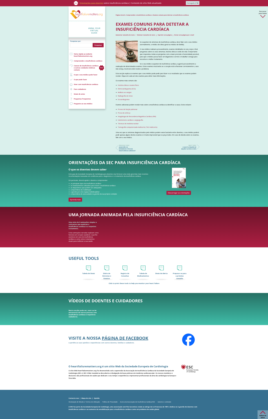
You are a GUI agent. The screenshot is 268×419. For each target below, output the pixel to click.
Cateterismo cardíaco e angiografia (130, 120)
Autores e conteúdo (164, 402)
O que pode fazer (80, 80)
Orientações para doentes (91, 3)
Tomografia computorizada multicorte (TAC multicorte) (137, 127)
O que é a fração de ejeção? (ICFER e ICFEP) (188, 147)
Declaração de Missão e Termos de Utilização (84, 402)
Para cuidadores (80, 89)
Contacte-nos (74, 398)
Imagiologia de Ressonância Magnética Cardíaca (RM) (137, 116)
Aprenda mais (75, 199)
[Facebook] (188, 339)
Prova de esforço (124, 113)
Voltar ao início (262, 416)
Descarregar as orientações (179, 193)
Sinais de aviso (79, 94)
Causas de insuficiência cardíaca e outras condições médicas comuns (88, 68)
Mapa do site (86, 398)
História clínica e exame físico (128, 85)
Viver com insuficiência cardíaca (86, 84)
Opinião (97, 398)
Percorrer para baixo (263, 13)
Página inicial (120, 15)
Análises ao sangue (124, 92)
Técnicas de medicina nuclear (128, 123)
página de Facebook (125, 338)
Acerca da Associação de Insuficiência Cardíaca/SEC (137, 402)
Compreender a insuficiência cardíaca (88, 61)
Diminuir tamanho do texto (146, 35)
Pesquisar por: (75, 41)
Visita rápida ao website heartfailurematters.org (83, 55)
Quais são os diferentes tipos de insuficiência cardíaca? (127, 148)
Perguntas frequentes (82, 99)
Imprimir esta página (165, 35)
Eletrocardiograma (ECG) (127, 89)
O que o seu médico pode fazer (85, 75)
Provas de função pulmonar (127, 109)
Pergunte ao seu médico (83, 104)
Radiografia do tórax (125, 96)
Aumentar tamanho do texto (125, 35)
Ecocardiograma (123, 99)
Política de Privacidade (110, 402)
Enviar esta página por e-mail (184, 35)
